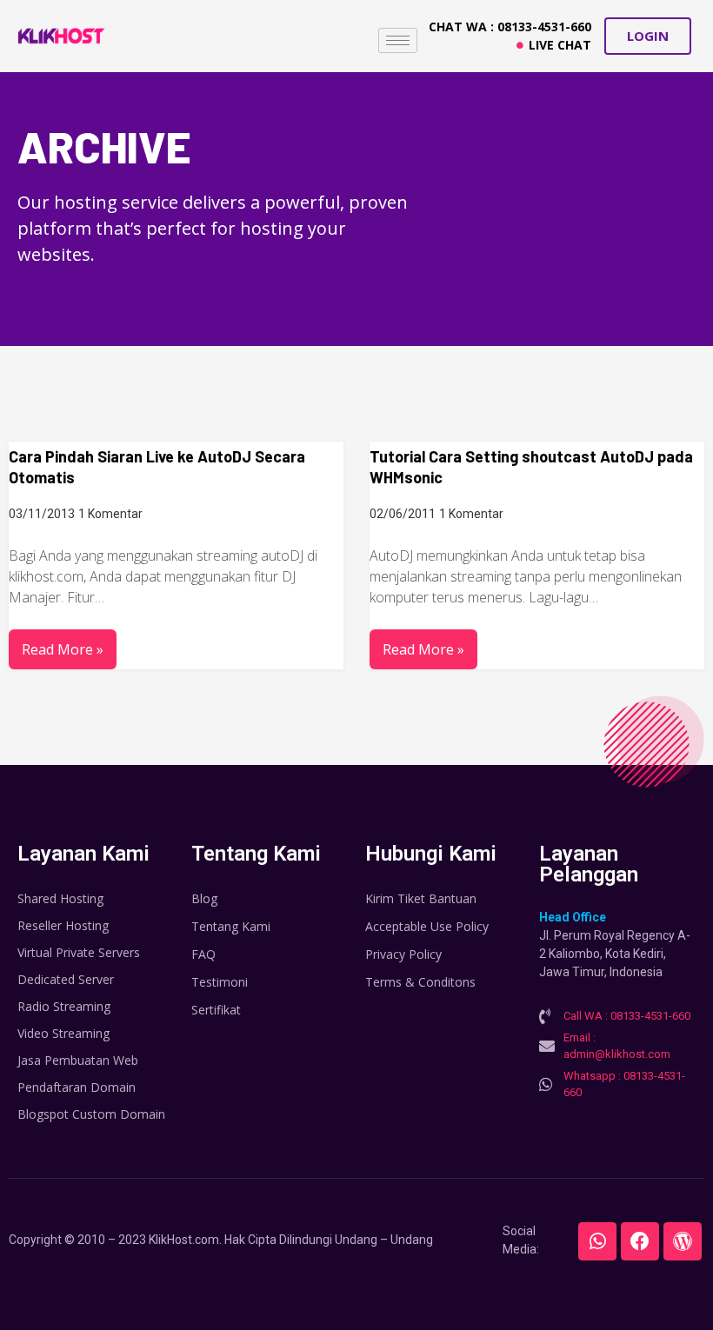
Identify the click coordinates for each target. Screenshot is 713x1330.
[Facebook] (640, 1241)
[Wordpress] (682, 1241)
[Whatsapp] (597, 1241)
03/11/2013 (42, 514)
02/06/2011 (403, 514)
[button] (647, 36)
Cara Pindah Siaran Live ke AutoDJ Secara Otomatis (157, 467)
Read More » (62, 649)
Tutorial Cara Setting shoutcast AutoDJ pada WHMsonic (531, 467)
